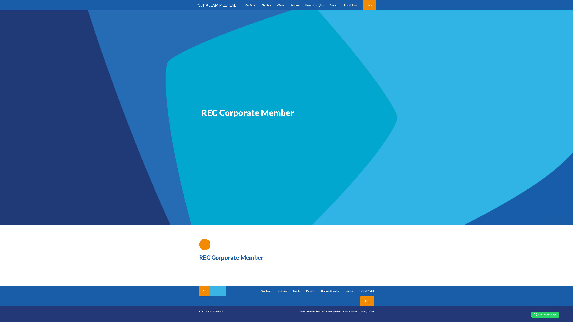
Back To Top (204, 291)
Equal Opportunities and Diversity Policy (320, 311)
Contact (334, 5)
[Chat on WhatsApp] (545, 315)
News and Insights (314, 5)
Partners (294, 5)
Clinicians (266, 5)
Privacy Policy (366, 311)
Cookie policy (350, 311)
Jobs (370, 5)
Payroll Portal (351, 5)
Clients (280, 5)
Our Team (250, 5)
